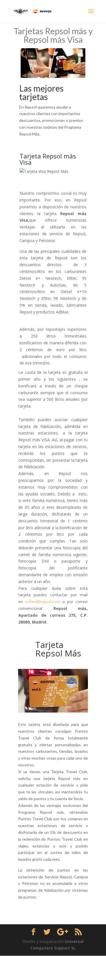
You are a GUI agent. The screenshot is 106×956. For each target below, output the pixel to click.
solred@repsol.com (42, 601)
